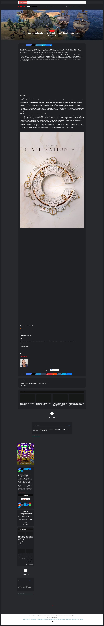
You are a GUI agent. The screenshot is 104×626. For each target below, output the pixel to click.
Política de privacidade (41, 619)
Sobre (24, 619)
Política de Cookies (75, 619)
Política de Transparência (66, 619)
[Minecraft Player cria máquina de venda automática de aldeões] (43, 398)
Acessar (69, 425)
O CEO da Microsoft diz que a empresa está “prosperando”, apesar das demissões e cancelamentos (60, 404)
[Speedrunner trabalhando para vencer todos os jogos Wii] (27, 398)
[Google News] (54, 370)
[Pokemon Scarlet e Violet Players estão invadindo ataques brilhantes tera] (76, 398)
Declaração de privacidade (31, 619)
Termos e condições (50, 619)
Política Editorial (57, 619)
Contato (81, 619)
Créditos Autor (23, 356)
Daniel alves (24, 380)
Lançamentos (52, 30)
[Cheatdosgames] (27, 6)
